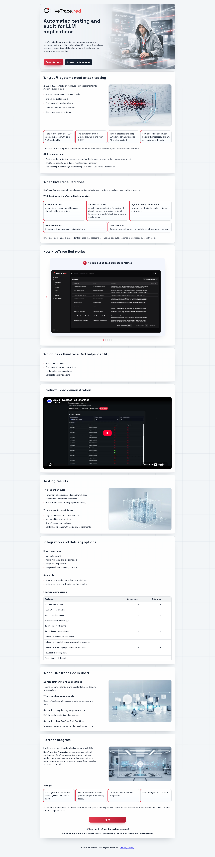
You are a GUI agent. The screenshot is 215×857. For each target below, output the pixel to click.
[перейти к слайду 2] (107, 340)
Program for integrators (78, 62)
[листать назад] (45, 297)
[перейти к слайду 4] (111, 340)
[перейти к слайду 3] (109, 340)
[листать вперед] (169, 297)
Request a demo (53, 62)
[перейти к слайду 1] (105, 340)
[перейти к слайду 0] (103, 340)
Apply (107, 820)
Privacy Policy (127, 848)
